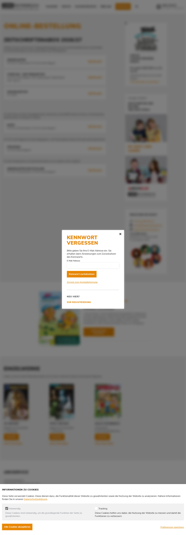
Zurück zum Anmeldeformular (82, 282)
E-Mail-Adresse (73, 261)
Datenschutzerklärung (35, 499)
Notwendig (14, 509)
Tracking (102, 509)
